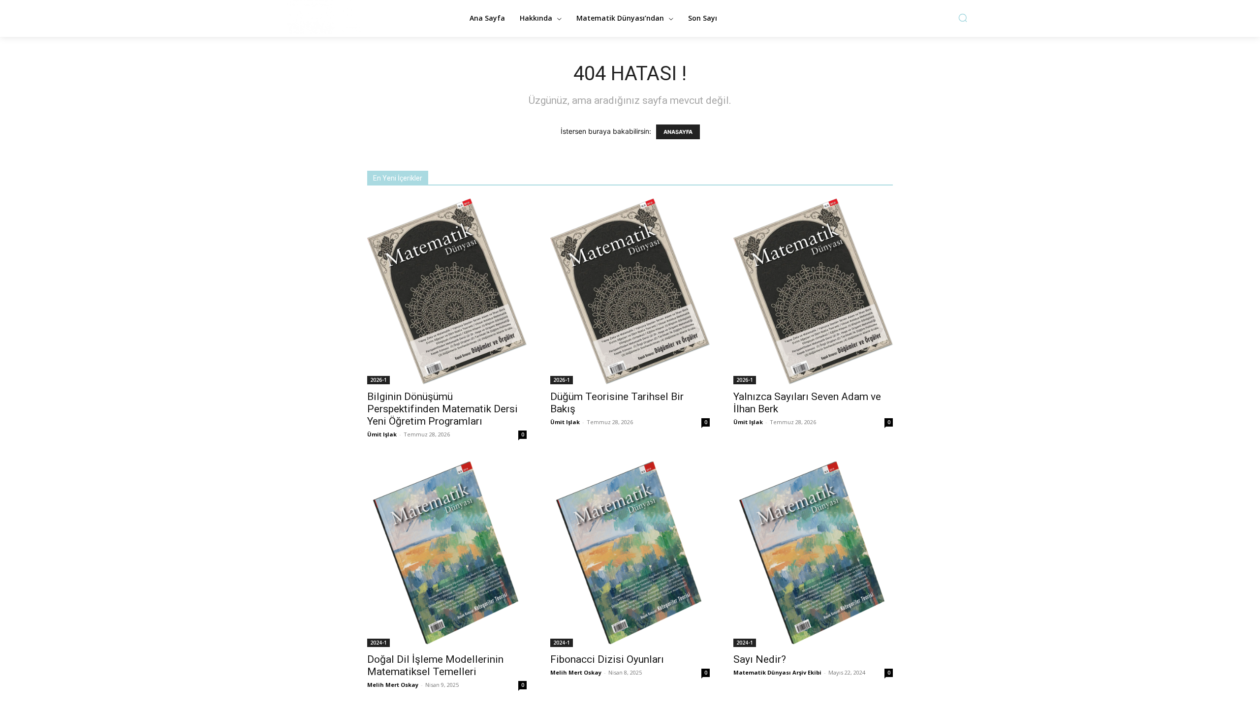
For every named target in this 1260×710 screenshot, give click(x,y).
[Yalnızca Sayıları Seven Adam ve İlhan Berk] (813, 291)
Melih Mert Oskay (392, 684)
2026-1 (378, 379)
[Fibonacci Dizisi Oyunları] (630, 554)
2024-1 (378, 642)
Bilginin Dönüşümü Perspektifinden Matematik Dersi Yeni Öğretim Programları (442, 409)
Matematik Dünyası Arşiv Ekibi (777, 672)
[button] (963, 18)
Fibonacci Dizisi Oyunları (607, 659)
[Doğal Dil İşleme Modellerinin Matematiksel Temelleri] (447, 554)
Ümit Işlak (382, 434)
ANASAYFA (678, 131)
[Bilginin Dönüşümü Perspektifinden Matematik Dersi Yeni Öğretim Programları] (447, 291)
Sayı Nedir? (759, 659)
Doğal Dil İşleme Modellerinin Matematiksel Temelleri (435, 665)
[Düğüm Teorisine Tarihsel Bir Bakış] (630, 291)
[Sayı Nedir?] (813, 554)
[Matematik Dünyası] (364, 17)
